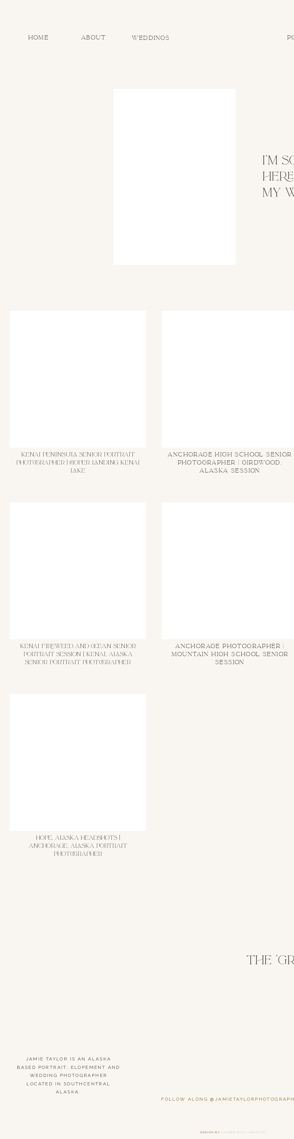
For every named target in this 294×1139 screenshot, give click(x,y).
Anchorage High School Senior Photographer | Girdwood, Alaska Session (230, 462)
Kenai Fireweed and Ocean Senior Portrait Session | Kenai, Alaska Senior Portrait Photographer (78, 654)
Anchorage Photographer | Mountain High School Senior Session (230, 654)
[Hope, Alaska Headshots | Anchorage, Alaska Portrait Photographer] (77, 762)
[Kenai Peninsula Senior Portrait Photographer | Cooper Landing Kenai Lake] (77, 379)
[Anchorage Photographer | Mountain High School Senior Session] (229, 571)
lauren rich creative (244, 1132)
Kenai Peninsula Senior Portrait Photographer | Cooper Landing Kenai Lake (78, 462)
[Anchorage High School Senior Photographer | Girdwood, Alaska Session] (229, 379)
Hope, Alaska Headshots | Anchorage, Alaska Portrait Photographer (78, 846)
